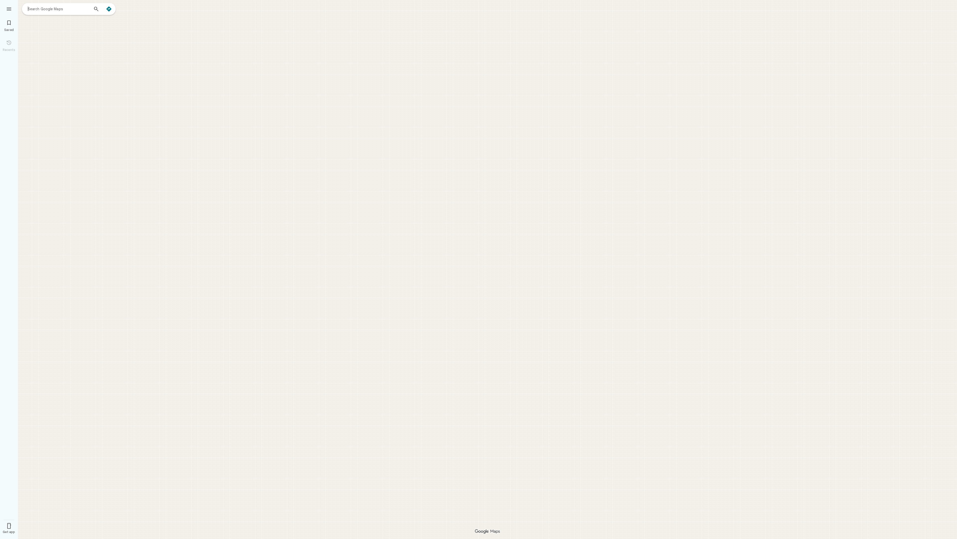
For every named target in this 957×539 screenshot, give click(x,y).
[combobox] (58, 9)
